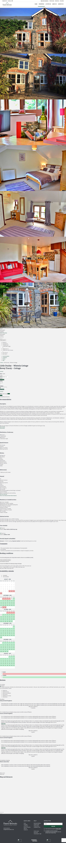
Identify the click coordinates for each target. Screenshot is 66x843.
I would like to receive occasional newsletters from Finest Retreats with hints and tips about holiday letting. (53, 831)
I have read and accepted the (53, 828)
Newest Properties (27, 827)
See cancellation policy (5, 560)
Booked (4, 672)
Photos (2, 331)
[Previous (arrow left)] (0, 813)
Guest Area (57, 0)
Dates (1, 376)
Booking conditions (37, 823)
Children (1, 386)
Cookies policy (36, 824)
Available (5, 675)
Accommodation (6, 356)
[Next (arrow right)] (1, 813)
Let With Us (48, 4)
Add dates (2, 379)
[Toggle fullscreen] (1, 337)
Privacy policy (36, 825)
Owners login (52, 0)
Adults (1, 380)
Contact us (60, 4)
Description (3, 340)
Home (36, 4)
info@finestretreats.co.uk (9, 829)
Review (4, 358)
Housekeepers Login (37, 833)
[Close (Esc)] (0, 337)
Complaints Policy (37, 827)
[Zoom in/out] (3, 337)
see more (3, 723)
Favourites (62, 0)
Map (3, 360)
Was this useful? (33, 706)
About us (54, 4)
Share (2, 335)
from (1, 373)
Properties (41, 4)
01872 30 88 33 (45, 0)
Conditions (5, 357)
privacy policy (58, 828)
